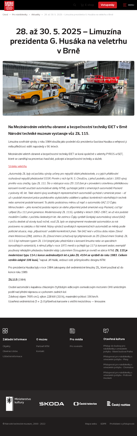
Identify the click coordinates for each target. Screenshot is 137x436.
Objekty (6, 346)
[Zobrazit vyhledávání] (74, 5)
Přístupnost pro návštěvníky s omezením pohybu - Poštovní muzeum (117, 375)
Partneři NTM (42, 346)
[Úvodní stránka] (9, 6)
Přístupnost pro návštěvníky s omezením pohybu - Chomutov (118, 366)
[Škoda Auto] (51, 404)
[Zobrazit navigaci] (128, 5)
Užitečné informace (12, 356)
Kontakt (40, 351)
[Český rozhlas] (118, 404)
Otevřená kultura (114, 339)
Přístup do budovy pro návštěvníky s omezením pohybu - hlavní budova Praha (118, 349)
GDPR (103, 424)
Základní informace (15, 339)
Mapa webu (91, 424)
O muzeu (41, 339)
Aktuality (35, 14)
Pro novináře (76, 346)
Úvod (5, 14)
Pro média (76, 339)
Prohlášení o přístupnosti (122, 424)
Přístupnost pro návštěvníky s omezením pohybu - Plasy (117, 358)
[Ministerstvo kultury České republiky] (18, 404)
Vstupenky (107, 4)
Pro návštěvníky (19, 14)
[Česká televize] (85, 404)
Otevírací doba (10, 351)
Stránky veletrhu (17, 166)
